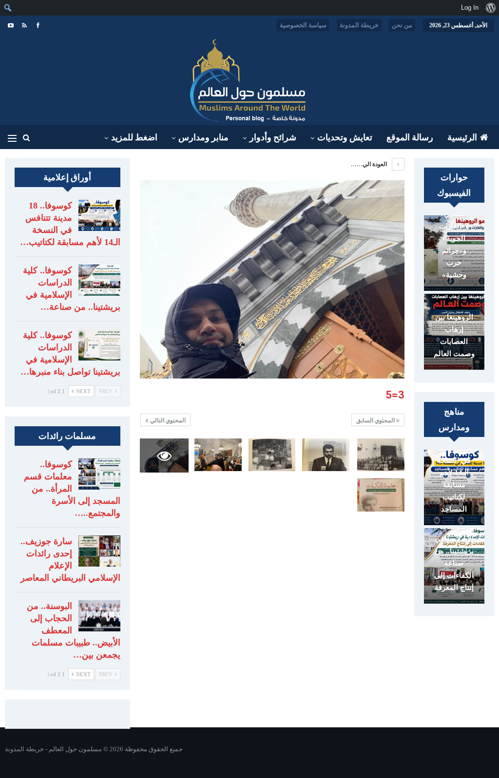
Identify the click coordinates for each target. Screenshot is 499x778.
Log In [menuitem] (470, 7)
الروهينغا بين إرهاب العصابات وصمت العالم (454, 335)
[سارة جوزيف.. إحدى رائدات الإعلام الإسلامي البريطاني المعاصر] (99, 551)
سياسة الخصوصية (303, 25)
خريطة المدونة (359, 25)
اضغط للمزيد (134, 137)
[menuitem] (490, 8)
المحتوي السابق (376, 420)
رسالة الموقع (409, 137)
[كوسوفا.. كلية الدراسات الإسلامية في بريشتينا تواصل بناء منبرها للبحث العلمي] (99, 345)
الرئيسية (462, 137)
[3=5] (380, 455)
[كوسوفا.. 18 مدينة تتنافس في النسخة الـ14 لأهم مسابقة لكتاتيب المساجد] (99, 215)
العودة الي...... (369, 164)
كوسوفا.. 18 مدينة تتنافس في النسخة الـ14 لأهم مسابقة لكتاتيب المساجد (454, 472)
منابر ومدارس (203, 137)
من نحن (402, 25)
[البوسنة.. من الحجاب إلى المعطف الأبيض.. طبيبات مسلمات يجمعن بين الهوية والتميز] (99, 615)
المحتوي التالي (167, 420)
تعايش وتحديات (344, 137)
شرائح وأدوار (273, 137)
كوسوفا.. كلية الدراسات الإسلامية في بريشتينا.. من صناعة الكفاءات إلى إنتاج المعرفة (454, 544)
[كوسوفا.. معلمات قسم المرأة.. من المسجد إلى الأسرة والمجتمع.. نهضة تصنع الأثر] (99, 474)
